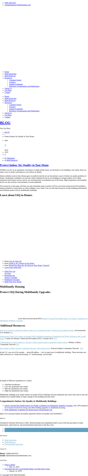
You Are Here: (5, 128)
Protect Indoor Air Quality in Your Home (24, 165)
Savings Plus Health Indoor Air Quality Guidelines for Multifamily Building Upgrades (39, 406)
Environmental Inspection (14, 444)
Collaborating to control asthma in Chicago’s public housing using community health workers (33, 342)
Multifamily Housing (12, 280)
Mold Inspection (10, 74)
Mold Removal (10, 76)
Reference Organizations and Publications (24, 86)
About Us (8, 88)
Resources (8, 78)
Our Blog (8, 90)
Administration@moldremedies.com (18, 5)
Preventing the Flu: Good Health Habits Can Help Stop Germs (27, 469)
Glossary (12, 82)
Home (7, 72)
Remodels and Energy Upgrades (11, 277)
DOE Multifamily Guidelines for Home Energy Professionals (27, 410)
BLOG (5, 123)
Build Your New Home (13, 282)
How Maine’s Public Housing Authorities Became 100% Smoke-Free (25, 348)
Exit (11, 332)
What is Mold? (10, 465)
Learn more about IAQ (13, 267)
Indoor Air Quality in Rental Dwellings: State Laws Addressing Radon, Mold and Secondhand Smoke (37, 330)
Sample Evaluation (16, 84)
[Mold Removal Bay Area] (44, 66)
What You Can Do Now (10, 272)
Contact (7, 92)
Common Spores (15, 80)
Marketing (11, 158)
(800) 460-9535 (10, 3)
